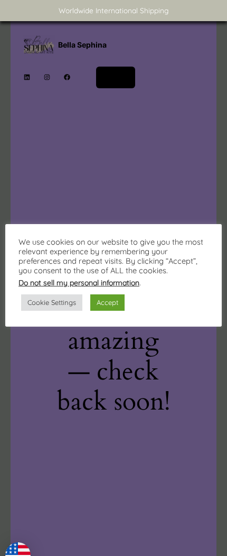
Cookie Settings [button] (51, 302)
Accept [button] (107, 302)
